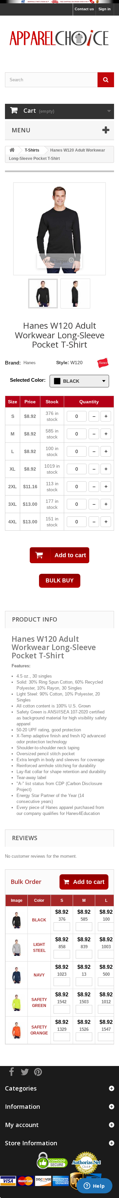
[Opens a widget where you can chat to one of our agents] (94, 1186)
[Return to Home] (12, 150)
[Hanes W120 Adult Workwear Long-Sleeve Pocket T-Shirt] (43, 293)
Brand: (13, 363)
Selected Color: (28, 380)
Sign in (105, 9)
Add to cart (88, 882)
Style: (62, 362)
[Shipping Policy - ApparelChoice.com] (59, 1)
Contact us (84, 9)
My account (22, 1125)
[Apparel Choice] (59, 38)
